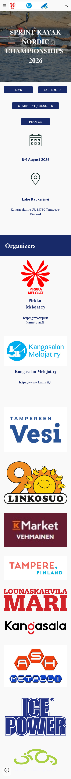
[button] (4, 5)
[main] (36, 46)
